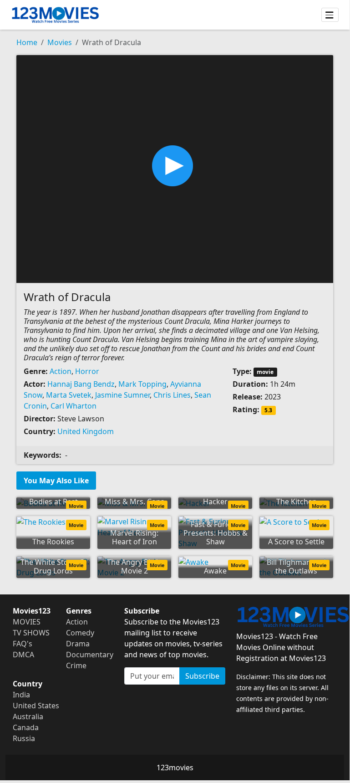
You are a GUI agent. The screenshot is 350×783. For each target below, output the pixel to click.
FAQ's (22, 644)
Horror (87, 371)
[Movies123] (55, 15)
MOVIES (27, 622)
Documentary (89, 655)
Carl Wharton (73, 406)
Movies (59, 42)
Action (60, 371)
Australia (28, 716)
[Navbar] (330, 15)
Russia (24, 738)
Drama (78, 644)
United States (36, 706)
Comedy (80, 633)
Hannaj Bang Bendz (81, 384)
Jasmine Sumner (122, 395)
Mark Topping (142, 384)
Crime (76, 665)
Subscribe (202, 676)
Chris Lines (172, 395)
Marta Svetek (68, 395)
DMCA (23, 655)
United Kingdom (85, 431)
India (21, 695)
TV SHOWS (31, 633)
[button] (174, 168)
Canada (26, 727)
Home (26, 42)
